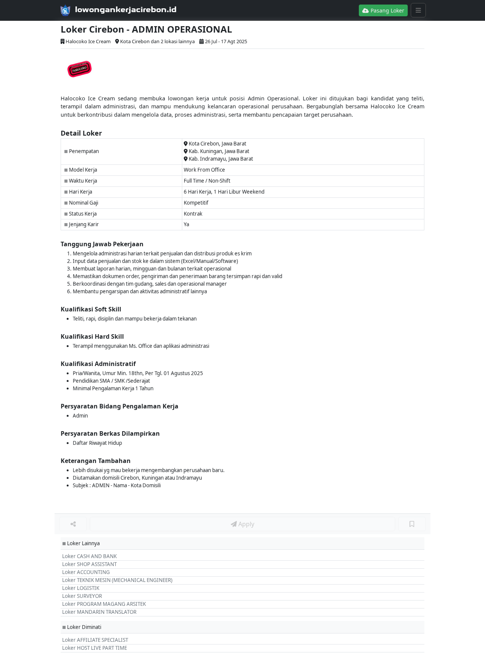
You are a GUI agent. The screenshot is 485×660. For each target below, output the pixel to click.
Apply (245, 524)
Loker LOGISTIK (80, 588)
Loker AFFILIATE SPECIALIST (95, 640)
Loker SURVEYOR (82, 596)
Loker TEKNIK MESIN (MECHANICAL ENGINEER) (117, 580)
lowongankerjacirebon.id (126, 9)
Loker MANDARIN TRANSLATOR (99, 611)
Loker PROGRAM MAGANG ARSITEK (104, 604)
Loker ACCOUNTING (86, 572)
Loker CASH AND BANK (89, 556)
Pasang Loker (386, 10)
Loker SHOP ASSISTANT (89, 564)
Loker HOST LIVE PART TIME (94, 647)
